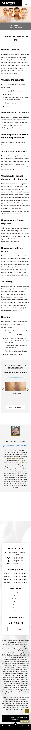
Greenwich (15, 605)
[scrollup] (15, 724)
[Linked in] (19, 623)
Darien (15, 596)
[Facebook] (11, 623)
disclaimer (21, 709)
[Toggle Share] (22, 623)
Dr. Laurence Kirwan (11, 450)
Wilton (15, 602)
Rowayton (15, 608)
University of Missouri (20, 463)
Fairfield (15, 611)
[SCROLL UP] (27, 711)
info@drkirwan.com (18, 564)
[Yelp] (17, 623)
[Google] (9, 623)
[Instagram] (14, 623)
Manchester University (15, 458)
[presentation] (3, 390)
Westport (15, 592)
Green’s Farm (15, 614)
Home (11, 27)
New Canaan (15, 598)
